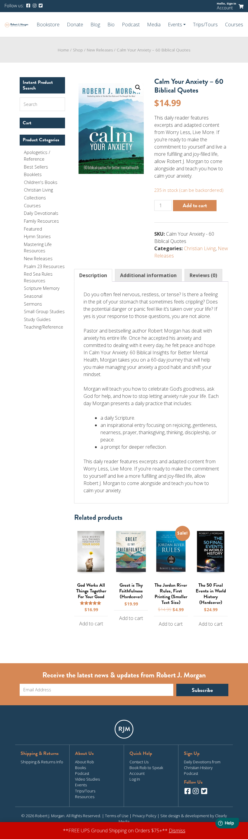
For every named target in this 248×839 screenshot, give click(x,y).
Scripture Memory (42, 288)
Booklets (33, 174)
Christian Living (200, 248)
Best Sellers (36, 167)
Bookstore (48, 24)
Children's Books (40, 182)
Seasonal (33, 296)
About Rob (84, 762)
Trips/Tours (205, 24)
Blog (95, 24)
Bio (111, 24)
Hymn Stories (37, 236)
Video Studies (87, 779)
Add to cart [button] (91, 623)
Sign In (231, 3)
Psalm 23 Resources (44, 266)
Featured (33, 229)
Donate (75, 24)
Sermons (33, 304)
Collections (35, 198)
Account (225, 8)
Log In (134, 779)
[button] (137, 87)
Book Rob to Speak (146, 767)
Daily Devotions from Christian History (202, 764)
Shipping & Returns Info (42, 762)
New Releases (38, 258)
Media (154, 24)
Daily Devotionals (41, 213)
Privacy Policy (144, 815)
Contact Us (138, 762)
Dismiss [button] (177, 830)
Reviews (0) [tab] (203, 275)
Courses (234, 24)
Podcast (131, 24)
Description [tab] (93, 275)
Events (81, 785)
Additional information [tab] (148, 275)
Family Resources (41, 221)
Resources (84, 796)
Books (80, 767)
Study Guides (37, 319)
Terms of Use (117, 815)
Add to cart (195, 205)
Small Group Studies (44, 311)
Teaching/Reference (43, 327)
